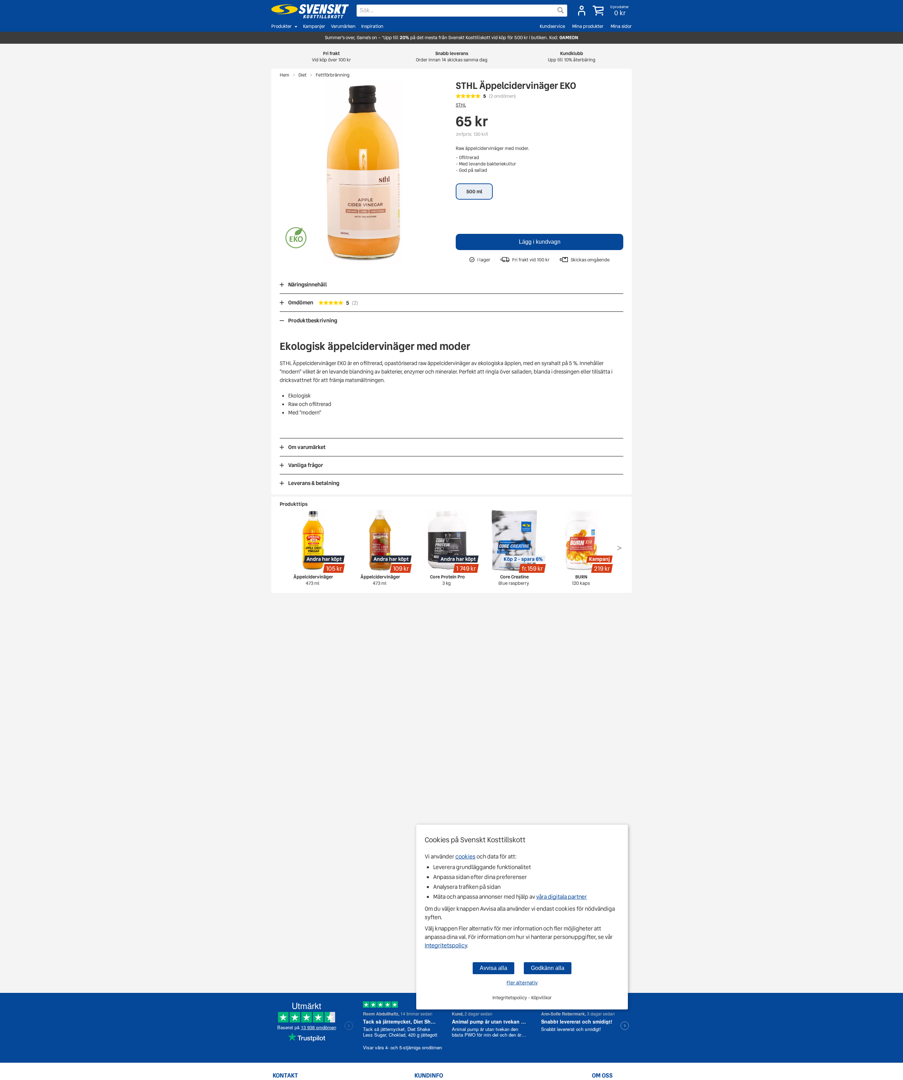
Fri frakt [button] (331, 56)
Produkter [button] (281, 26)
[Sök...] (560, 10)
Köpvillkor (541, 997)
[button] (611, 10)
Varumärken (343, 26)
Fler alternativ (522, 982)
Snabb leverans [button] (451, 56)
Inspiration (372, 26)
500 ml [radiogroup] (474, 191)
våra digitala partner (561, 897)
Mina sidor (621, 26)
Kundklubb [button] (571, 56)
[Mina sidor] (581, 10)
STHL (461, 105)
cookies (465, 857)
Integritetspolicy (446, 945)
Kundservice (552, 26)
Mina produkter (588, 26)
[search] (462, 11)
